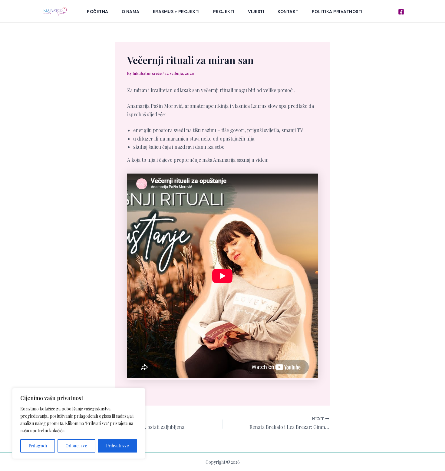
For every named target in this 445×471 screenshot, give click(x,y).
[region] (78, 423)
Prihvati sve (117, 446)
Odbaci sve (76, 446)
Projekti (224, 11)
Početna (97, 11)
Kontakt (288, 11)
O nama (131, 11)
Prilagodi (37, 446)
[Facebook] (401, 12)
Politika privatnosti (337, 11)
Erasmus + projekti (176, 11)
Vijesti (256, 11)
